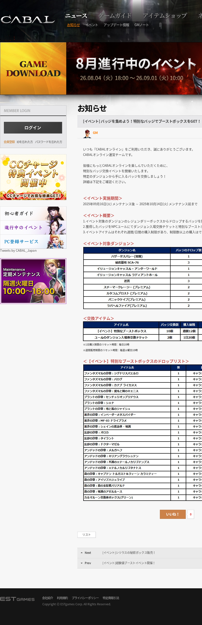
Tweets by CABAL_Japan (18, 250)
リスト (86, 534)
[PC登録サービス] (33, 241)
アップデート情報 (116, 24)
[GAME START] (33, 68)
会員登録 (9, 142)
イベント (91, 24)
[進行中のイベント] (33, 227)
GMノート (142, 24)
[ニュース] (76, 15)
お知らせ (73, 24)
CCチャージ (33, 177)
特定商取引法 (111, 598)
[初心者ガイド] (33, 213)
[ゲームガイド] (115, 15)
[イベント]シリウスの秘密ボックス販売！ (129, 552)
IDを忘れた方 (25, 142)
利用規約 (62, 598)
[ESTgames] (18, 601)
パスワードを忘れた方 (48, 142)
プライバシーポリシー (85, 598)
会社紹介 (47, 598)
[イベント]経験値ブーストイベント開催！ (128, 563)
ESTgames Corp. (71, 604)
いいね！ (172, 513)
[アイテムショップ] (165, 15)
